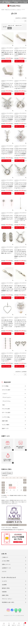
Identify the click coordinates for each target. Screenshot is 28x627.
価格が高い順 (18, 25)
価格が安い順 (11, 25)
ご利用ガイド (5, 557)
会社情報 (4, 584)
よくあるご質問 (5, 561)
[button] (25, 21)
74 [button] (22, 21)
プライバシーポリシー (7, 599)
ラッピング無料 (5, 424)
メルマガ (4, 571)
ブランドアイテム (6, 401)
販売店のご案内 (6, 588)
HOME (2, 9)
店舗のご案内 (5, 595)
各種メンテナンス (6, 564)
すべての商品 (5, 386)
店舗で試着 (5, 421)
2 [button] (17, 21)
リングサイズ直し (6, 417)
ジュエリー (5, 393)
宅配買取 (4, 591)
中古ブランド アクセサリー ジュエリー (13, 9)
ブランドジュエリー (7, 397)
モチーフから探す (6, 412)
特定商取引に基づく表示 (8, 602)
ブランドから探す (6, 408)
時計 (3, 405)
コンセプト (4, 581)
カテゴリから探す (6, 390)
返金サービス (5, 428)
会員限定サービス (6, 568)
